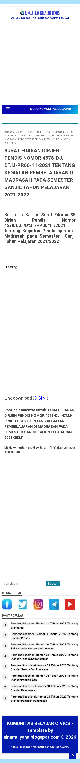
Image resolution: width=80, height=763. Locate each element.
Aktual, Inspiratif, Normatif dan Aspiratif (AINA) (40, 747)
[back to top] (72, 755)
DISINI (40, 398)
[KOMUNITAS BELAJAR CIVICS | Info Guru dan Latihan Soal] (40, 13)
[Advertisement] (40, 63)
